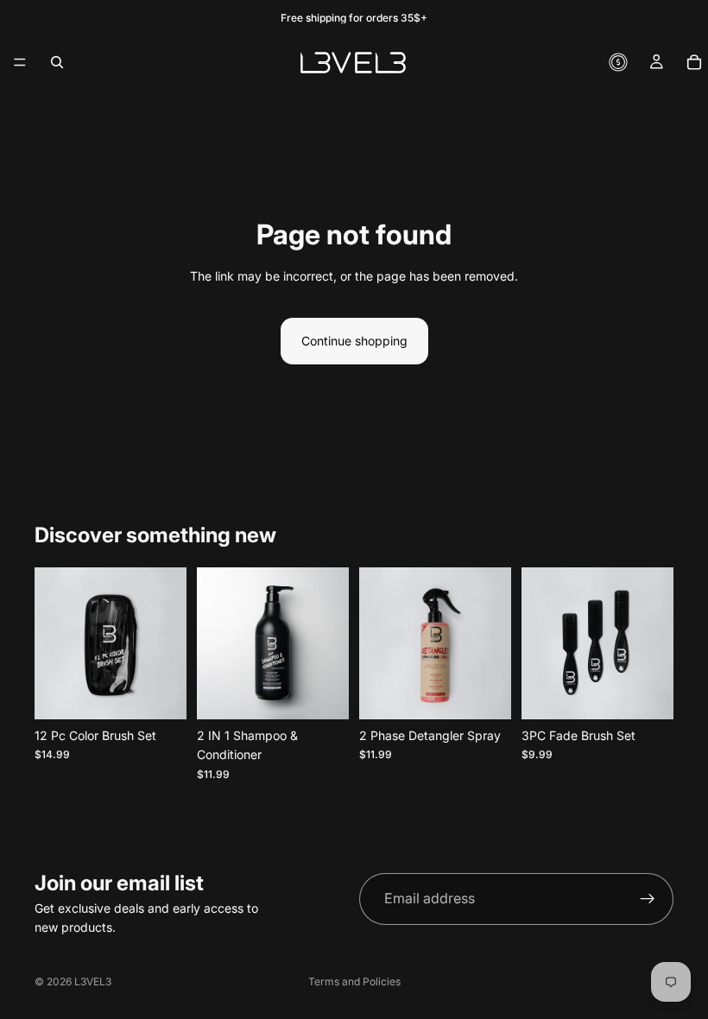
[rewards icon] (618, 62)
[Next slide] (330, 643)
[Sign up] (647, 899)
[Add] (159, 692)
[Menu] (20, 62)
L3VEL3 (92, 981)
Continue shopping (354, 340)
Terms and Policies (354, 981)
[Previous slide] (216, 643)
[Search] (57, 62)
